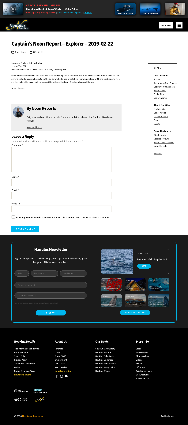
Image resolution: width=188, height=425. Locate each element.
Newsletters (142, 352)
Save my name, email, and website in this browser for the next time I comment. (63, 217)
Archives (158, 153)
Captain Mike (160, 109)
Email (15, 190)
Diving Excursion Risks (24, 371)
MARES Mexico (142, 378)
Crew (156, 120)
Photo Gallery (142, 356)
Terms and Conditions (24, 363)
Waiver (17, 367)
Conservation (160, 112)
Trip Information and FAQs (26, 348)
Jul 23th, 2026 (142, 253)
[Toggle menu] (179, 25)
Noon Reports (21, 52)
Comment (17, 145)
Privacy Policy (20, 359)
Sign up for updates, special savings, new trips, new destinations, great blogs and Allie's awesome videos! (51, 260)
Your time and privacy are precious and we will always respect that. (36, 303)
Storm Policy (20, 356)
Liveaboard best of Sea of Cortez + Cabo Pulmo (52, 9)
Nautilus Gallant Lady (105, 363)
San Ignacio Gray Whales (165, 83)
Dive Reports (160, 135)
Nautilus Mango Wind (105, 367)
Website (15, 203)
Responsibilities (21, 352)
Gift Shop (140, 367)
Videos (139, 359)
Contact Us (60, 363)
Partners (59, 348)
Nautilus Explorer (103, 352)
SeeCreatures (142, 374)
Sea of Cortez (160, 90)
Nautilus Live (61, 367)
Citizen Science (161, 116)
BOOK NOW (166, 25)
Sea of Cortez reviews (164, 142)
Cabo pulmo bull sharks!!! (44, 5)
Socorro (157, 79)
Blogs (138, 348)
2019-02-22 (38, 52)
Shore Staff (60, 356)
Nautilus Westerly (103, 371)
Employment (61, 359)
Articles (139, 363)
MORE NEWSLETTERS (135, 312)
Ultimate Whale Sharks (164, 86)
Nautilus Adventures (32, 416)
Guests (157, 123)
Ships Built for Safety (105, 348)
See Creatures (160, 97)
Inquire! (88, 12)
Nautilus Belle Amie (104, 356)
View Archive (34, 127)
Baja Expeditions (144, 371)
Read (144, 266)
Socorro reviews (161, 138)
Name (15, 177)
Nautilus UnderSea (104, 359)
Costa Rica (159, 94)
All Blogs (158, 68)
